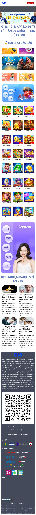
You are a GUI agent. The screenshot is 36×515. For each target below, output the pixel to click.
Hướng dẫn (22, 430)
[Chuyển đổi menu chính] (4, 9)
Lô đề (16, 430)
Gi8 (13, 361)
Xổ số (11, 430)
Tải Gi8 (7, 430)
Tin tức (29, 430)
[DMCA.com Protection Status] (7, 499)
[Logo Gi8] (18, 355)
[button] (30, 3)
